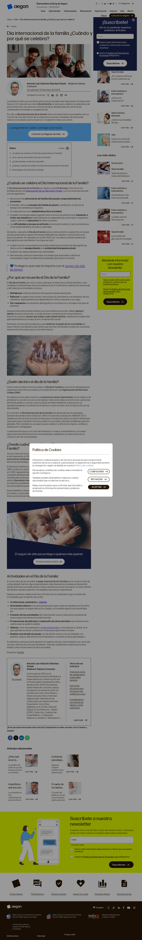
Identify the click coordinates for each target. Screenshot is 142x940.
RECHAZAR (96, 479)
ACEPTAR (97, 487)
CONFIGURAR (97, 471)
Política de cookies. (84, 465)
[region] (71, 470)
